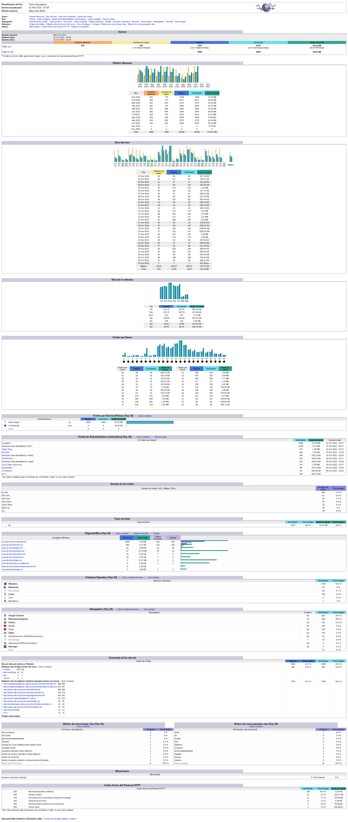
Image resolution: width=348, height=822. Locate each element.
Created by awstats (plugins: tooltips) (60, 819)
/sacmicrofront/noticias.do (13, 551)
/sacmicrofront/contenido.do (14, 542)
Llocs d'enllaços (84, 24)
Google (6, 669)
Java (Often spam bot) (12, 465)
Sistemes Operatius (121, 22)
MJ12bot (5, 452)
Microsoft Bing (9, 672)
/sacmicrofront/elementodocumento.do (19, 566)
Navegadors (158, 22)
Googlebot (6, 443)
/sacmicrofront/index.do (12, 548)
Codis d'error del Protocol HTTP (55, 27)
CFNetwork (7, 471)
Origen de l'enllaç (36, 24)
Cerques (96, 24)
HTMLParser (7, 458)
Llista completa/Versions (132, 577)
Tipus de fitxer (55, 22)
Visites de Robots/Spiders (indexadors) (69, 19)
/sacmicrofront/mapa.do (12, 569)
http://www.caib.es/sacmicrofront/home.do (21, 689)
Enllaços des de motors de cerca (60, 24)
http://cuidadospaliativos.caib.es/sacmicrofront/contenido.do (29, 684)
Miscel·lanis (34, 27)
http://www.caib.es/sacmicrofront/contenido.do (23, 692)
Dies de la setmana (67, 16)
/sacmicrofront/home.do (12, 545)
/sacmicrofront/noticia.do (12, 557)
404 (15, 798)
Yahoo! (6, 678)
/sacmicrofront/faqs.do (12, 560)
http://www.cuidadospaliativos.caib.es (19, 698)
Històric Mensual (36, 16)
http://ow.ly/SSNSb (11, 710)
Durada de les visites (38, 22)
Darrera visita (109, 19)
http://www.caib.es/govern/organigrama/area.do (24, 695)
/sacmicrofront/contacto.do (13, 554)
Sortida (108, 22)
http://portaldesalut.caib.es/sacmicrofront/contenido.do (27, 704)
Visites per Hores (84, 16)
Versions (135, 22)
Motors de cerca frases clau (114, 24)
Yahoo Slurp (7, 449)
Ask (5, 675)
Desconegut (146, 22)
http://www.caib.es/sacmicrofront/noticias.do (22, 707)
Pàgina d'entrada (96, 22)
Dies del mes (51, 16)
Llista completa (43, 19)
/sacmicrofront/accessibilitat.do (15, 563)
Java (11, 597)
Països (32, 19)
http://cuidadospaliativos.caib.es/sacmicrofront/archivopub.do (30, 687)
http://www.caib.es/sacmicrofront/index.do (21, 701)
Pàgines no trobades (80, 27)
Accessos (67, 22)
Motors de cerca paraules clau (141, 24)
